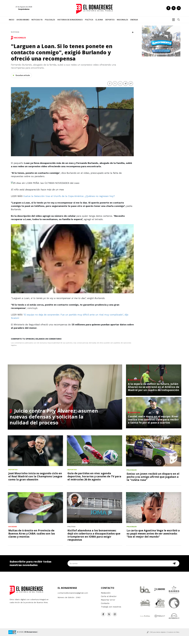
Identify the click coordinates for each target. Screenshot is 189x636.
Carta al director (109, 596)
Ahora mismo (22, 20)
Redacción (105, 593)
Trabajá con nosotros (111, 607)
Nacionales (122, 20)
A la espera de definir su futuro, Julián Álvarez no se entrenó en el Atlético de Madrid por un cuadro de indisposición (153, 387)
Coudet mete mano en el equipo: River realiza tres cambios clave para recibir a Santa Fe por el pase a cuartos (153, 419)
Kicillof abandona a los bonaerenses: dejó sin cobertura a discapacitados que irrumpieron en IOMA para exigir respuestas (94, 535)
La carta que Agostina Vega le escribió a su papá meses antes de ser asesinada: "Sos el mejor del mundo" (153, 533)
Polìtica (89, 20)
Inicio (11, 20)
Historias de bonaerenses (70, 20)
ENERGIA (134, 20)
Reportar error (108, 600)
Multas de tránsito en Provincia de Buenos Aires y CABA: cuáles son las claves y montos (31, 533)
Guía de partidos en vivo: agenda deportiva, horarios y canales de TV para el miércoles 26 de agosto (94, 476)
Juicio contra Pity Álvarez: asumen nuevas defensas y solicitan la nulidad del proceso (54, 416)
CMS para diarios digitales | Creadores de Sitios (164, 632)
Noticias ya (37, 20)
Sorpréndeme (23, 9)
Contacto (105, 603)
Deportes (110, 20)
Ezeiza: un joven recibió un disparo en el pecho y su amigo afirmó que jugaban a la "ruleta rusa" (153, 477)
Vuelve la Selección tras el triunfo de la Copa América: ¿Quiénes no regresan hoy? (69, 196)
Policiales (50, 20)
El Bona (99, 20)
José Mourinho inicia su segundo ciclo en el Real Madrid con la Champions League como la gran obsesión (35, 476)
